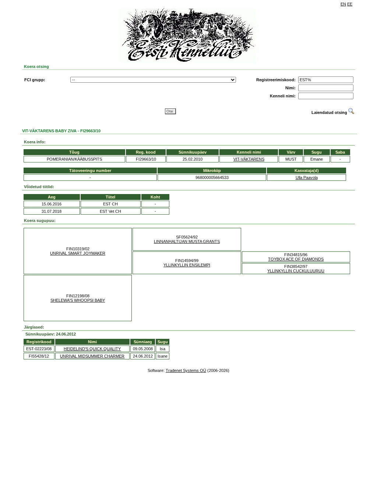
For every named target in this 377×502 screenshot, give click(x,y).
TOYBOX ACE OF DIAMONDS (296, 259)
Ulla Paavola (307, 177)
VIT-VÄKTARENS (248, 159)
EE (349, 4)
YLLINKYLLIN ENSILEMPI (186, 265)
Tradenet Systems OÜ (186, 370)
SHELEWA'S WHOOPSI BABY (77, 300)
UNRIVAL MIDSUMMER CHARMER (92, 356)
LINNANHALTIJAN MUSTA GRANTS (187, 241)
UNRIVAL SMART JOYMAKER (77, 253)
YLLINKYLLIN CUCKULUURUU (295, 271)
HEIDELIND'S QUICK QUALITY (92, 349)
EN (343, 4)
